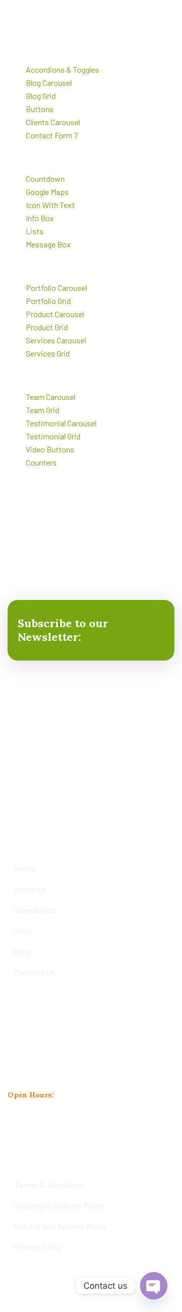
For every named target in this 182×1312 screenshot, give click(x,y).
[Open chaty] (153, 1285)
